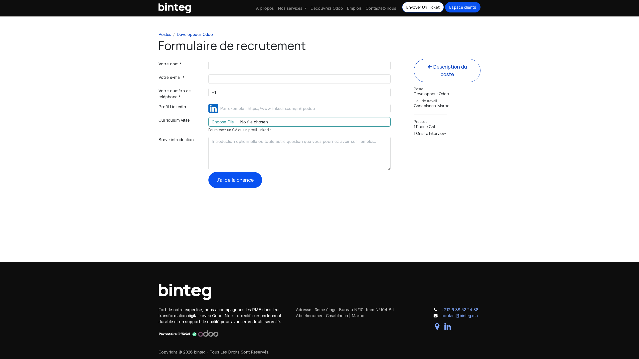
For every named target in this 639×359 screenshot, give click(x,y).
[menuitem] (265, 8)
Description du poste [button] (449, 70)
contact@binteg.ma (460, 315)
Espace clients (462, 7)
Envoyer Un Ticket (423, 7)
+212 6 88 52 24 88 (460, 309)
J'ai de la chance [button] (235, 180)
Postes (165, 34)
